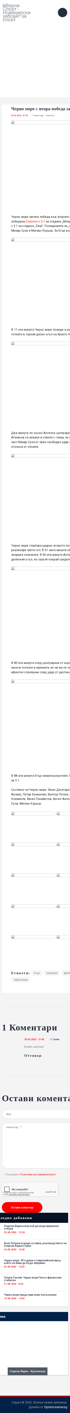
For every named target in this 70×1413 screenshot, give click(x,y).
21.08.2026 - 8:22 (13, 1283)
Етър (37, 973)
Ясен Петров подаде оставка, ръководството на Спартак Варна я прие (35, 1244)
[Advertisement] (35, 62)
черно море (21, 979)
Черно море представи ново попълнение (30, 1294)
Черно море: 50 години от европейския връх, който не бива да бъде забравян (32, 1261)
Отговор (33, 1055)
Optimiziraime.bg (55, 1407)
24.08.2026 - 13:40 (14, 1249)
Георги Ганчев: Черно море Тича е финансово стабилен (33, 1278)
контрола (51, 973)
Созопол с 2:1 (35, 221)
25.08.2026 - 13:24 (14, 1232)
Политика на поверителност (38, 1174)
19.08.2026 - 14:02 (14, 1298)
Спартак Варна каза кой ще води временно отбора (31, 1227)
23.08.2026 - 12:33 (14, 1266)
